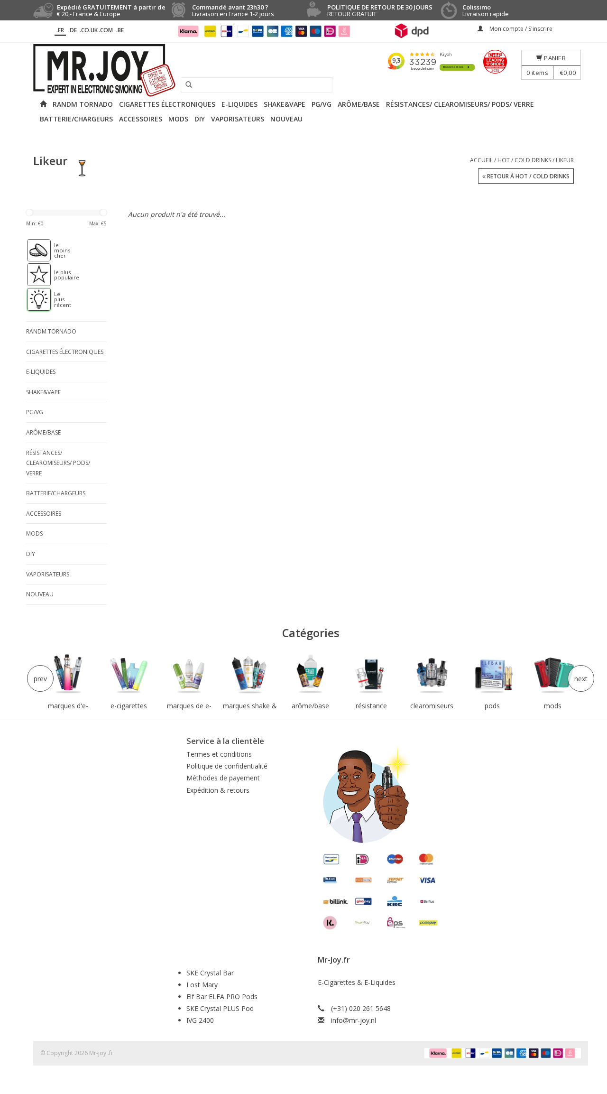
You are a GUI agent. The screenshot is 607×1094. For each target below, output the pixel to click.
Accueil (481, 160)
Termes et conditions (219, 754)
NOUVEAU (286, 118)
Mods (178, 118)
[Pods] (492, 674)
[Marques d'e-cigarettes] (68, 674)
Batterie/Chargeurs (76, 118)
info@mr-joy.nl (353, 1020)
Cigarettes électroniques (167, 104)
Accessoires (140, 118)
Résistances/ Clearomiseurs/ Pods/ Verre (460, 104)
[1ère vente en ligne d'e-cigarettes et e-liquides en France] (303, 70)
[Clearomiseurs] (432, 674)
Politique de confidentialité (226, 765)
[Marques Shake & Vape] (250, 674)
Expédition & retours (217, 790)
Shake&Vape (284, 104)
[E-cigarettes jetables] (129, 674)
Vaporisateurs (237, 118)
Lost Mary (202, 984)
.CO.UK (89, 30)
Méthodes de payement (223, 777)
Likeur (565, 160)
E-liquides (239, 104)
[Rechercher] (185, 85)
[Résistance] (371, 674)
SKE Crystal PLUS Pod (220, 1008)
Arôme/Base (359, 104)
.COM (106, 30)
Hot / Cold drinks (524, 160)
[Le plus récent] (34, 299)
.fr (60, 30)
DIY (199, 118)
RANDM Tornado (83, 104)
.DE (72, 30)
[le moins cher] (34, 250)
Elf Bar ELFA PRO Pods (222, 996)
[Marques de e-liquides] (189, 674)
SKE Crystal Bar (210, 972)
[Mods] (553, 674)
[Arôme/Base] (311, 674)
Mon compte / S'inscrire (520, 29)
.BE (120, 30)
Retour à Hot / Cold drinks (528, 176)
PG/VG (321, 104)
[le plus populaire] (34, 274)
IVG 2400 (200, 1020)
